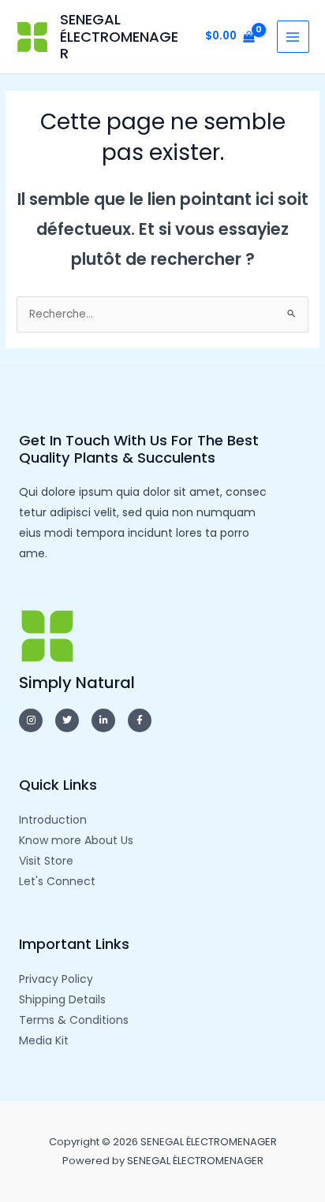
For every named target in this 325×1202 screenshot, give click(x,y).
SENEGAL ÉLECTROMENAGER (119, 36)
